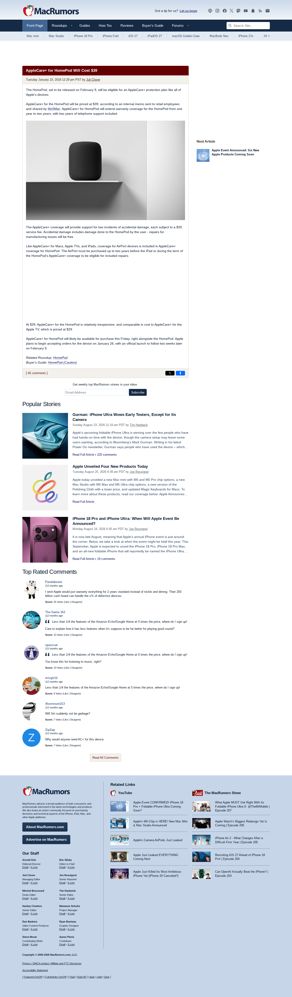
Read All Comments (105, 757)
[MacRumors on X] (231, 10)
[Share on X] (170, 373)
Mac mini (33, 36)
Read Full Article (83, 454)
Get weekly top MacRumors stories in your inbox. (105, 384)
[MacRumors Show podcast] (210, 10)
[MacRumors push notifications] (253, 10)
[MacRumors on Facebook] (224, 10)
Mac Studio (56, 36)
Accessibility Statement (35, 970)
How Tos (105, 25)
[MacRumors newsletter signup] (267, 10)
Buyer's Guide (152, 25)
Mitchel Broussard (33, 890)
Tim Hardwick (139, 425)
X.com (34, 867)
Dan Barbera (29, 921)
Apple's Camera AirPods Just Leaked (157, 840)
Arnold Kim (29, 860)
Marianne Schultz (69, 906)
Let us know (188, 11)
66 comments (37, 373)
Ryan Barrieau (67, 921)
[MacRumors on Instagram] (217, 10)
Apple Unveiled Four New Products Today (110, 466)
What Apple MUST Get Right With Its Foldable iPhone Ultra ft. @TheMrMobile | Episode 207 (242, 806)
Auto (92, 977)
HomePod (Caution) (62, 362)
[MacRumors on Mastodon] (238, 10)
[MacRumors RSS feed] (260, 10)
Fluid (72, 977)
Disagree (76, 602)
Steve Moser (29, 937)
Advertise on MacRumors (46, 839)
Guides (84, 25)
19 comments (106, 559)
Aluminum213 (55, 703)
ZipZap (50, 729)
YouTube (125, 793)
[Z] (31, 745)
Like (67, 602)
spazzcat (51, 645)
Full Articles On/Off (55, 977)
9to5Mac (54, 109)
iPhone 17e (245, 36)
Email (25, 867)
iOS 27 (133, 36)
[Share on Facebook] (180, 373)
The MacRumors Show (223, 793)
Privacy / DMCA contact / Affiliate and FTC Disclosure (51, 963)
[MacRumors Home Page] (50, 11)
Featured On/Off (33, 977)
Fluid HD (81, 977)
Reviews (126, 25)
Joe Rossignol (139, 471)
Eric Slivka (65, 860)
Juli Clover (93, 79)
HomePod (60, 357)
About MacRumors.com (45, 827)
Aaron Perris (66, 937)
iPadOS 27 (155, 36)
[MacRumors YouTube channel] (245, 10)
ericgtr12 (51, 678)
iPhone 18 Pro (83, 36)
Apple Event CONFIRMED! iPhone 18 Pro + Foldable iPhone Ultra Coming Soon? (158, 806)
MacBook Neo (219, 36)
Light (99, 977)
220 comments (107, 454)
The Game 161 (55, 612)
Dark (107, 977)
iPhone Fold (110, 36)
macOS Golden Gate (186, 36)
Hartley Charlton (32, 906)
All (267, 36)
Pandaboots (53, 582)
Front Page (35, 25)
